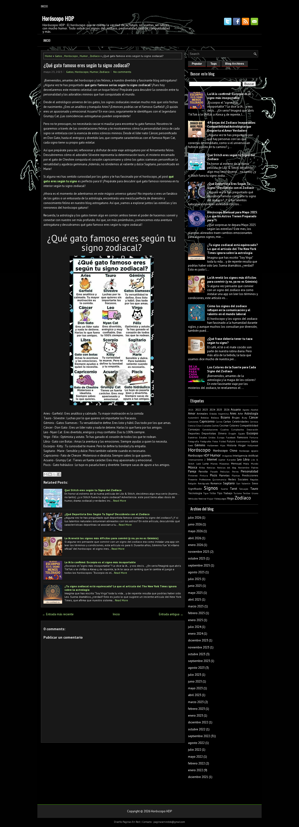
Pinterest (193, 475)
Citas (198, 425)
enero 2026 (195, 545)
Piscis (213, 475)
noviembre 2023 (198, 647)
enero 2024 (195, 634)
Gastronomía (243, 441)
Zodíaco (95, 56)
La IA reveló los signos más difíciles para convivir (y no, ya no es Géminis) (111, 538)
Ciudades (206, 425)
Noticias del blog (226, 467)
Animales (202, 413)
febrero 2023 (196, 709)
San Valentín (243, 483)
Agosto (245, 409)
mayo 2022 (195, 757)
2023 (205, 409)
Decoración (252, 429)
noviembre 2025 (198, 552)
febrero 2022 (196, 763)
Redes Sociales (238, 479)
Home (48, 56)
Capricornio (207, 421)
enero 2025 (195, 620)
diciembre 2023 (198, 640)
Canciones (193, 421)
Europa (220, 437)
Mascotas (224, 463)
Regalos (254, 479)
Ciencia (192, 425)
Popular (197, 63)
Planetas (224, 475)
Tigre (205, 493)
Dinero (222, 433)
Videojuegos (220, 498)
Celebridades (240, 421)
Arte (240, 413)
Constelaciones (210, 429)
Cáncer (253, 417)
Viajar (210, 498)
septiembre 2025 (199, 565)
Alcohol (254, 409)
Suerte (224, 488)
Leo (239, 459)
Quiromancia (219, 479)
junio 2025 (195, 586)
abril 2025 (194, 600)
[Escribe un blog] (50, 474)
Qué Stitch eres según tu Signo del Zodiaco (92, 490)
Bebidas (205, 417)
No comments (122, 72)
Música (192, 467)
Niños (202, 467)
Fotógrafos (205, 441)
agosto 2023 (196, 668)
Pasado (214, 471)
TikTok (213, 493)
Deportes (194, 433)
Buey (244, 417)
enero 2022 (195, 770)
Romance (216, 483)
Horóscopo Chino (225, 451)
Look (198, 463)
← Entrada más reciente (58, 614)
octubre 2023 (196, 654)
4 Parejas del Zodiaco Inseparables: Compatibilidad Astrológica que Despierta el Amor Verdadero (231, 127)
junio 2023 (195, 681)
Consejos (194, 429)
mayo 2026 (195, 531)
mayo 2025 (195, 593)
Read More (119, 500)
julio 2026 (194, 518)
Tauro (254, 489)
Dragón (232, 433)
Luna (206, 463)
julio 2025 (194, 579)
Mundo (254, 463)
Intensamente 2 (197, 459)
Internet (212, 459)
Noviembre (243, 467)
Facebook (230, 437)
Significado (195, 488)
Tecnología (195, 493)
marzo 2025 (196, 606)
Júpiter (221, 459)
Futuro (231, 441)
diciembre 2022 (198, 722)
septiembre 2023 (199, 661)
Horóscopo (71, 56)
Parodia (203, 471)
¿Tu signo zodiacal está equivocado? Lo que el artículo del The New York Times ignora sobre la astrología (232, 249)
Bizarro (225, 417)
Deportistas (209, 433)
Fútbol (222, 441)
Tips (219, 493)
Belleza (215, 417)
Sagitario (229, 483)
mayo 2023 (195, 688)
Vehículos (193, 498)
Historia (231, 445)
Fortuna (253, 437)
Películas (224, 471)
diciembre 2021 (198, 777)
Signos (211, 488)
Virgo (230, 498)
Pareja (192, 471)
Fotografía (193, 441)
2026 (226, 409)
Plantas (236, 475)
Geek (190, 445)
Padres (254, 467)
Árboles (213, 413)
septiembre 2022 (199, 736)
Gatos (58, 56)
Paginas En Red (131, 821)
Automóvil (193, 417)
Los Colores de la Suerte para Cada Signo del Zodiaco (231, 369)
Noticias (211, 467)
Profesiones (205, 479)
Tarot (233, 489)
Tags (213, 63)
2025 (219, 409)
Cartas (227, 421)
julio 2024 (194, 627)
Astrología (251, 413)
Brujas (236, 417)
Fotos (215, 441)
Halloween (212, 445)
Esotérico (192, 437)
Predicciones (250, 475)
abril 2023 (194, 695)
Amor (191, 413)
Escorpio (252, 433)
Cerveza (254, 421)
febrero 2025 (196, 613)
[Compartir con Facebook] (59, 474)
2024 (212, 409)
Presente (192, 479)
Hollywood (252, 445)
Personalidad (249, 471)
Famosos (242, 437)
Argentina (223, 413)
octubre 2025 (196, 558)
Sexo (255, 483)
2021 (191, 409)
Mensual (236, 463)
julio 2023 (194, 675)
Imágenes (227, 455)
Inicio (44, 6)
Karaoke (231, 459)
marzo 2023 (196, 702)
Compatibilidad (249, 425)
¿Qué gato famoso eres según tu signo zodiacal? (86, 65)
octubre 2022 (196, 729)
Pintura (204, 475)
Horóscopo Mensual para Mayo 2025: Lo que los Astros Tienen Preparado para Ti (232, 216)
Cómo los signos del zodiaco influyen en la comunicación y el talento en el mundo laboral (228, 310)
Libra (246, 459)
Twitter (246, 493)
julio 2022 (194, 750)
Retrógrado (203, 483)
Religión (192, 483)
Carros (219, 421)
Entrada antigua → (171, 614)
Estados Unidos (207, 437)
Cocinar (224, 425)
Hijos (222, 445)
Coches (215, 425)
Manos (213, 463)
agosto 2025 (196, 572)
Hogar (242, 445)
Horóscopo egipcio (248, 450)
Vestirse (202, 498)
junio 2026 (195, 524)
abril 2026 (194, 538)
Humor (84, 56)
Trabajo (227, 493)
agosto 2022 (196, 743)
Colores (234, 425)
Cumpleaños (237, 429)
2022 (198, 409)
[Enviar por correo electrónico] (45, 474)
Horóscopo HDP (58, 18)
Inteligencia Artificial (245, 455)
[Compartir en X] (54, 474)
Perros (235, 471)
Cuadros (225, 429)
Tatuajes (243, 488)
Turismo (238, 493)
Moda (246, 463)
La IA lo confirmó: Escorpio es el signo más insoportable (100, 562)
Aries (233, 413)
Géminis (200, 445)
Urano (255, 493)
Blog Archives (234, 63)
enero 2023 (195, 716)
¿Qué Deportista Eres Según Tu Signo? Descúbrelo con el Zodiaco (107, 514)
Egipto (241, 433)
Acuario (236, 410)
